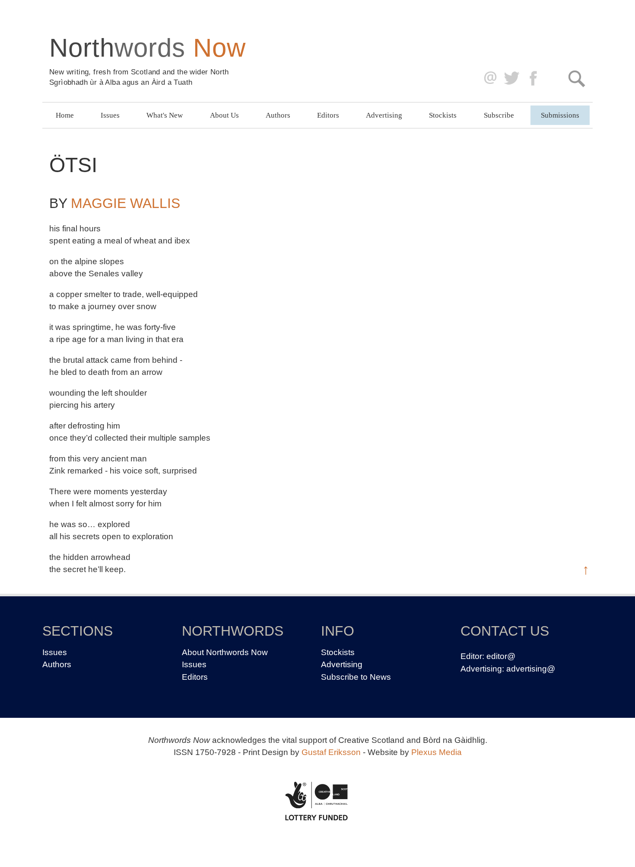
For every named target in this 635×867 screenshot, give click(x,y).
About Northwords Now (225, 652)
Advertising (384, 115)
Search (576, 78)
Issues (110, 115)
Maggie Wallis (125, 203)
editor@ (500, 656)
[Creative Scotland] (317, 801)
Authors (278, 115)
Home (65, 115)
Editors (328, 115)
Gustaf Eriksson (331, 752)
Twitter (511, 78)
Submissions (560, 115)
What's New (164, 115)
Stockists (443, 115)
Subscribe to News (356, 676)
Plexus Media (436, 752)
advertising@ (530, 668)
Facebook (534, 78)
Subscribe (499, 115)
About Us (224, 115)
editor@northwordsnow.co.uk (488, 78)
